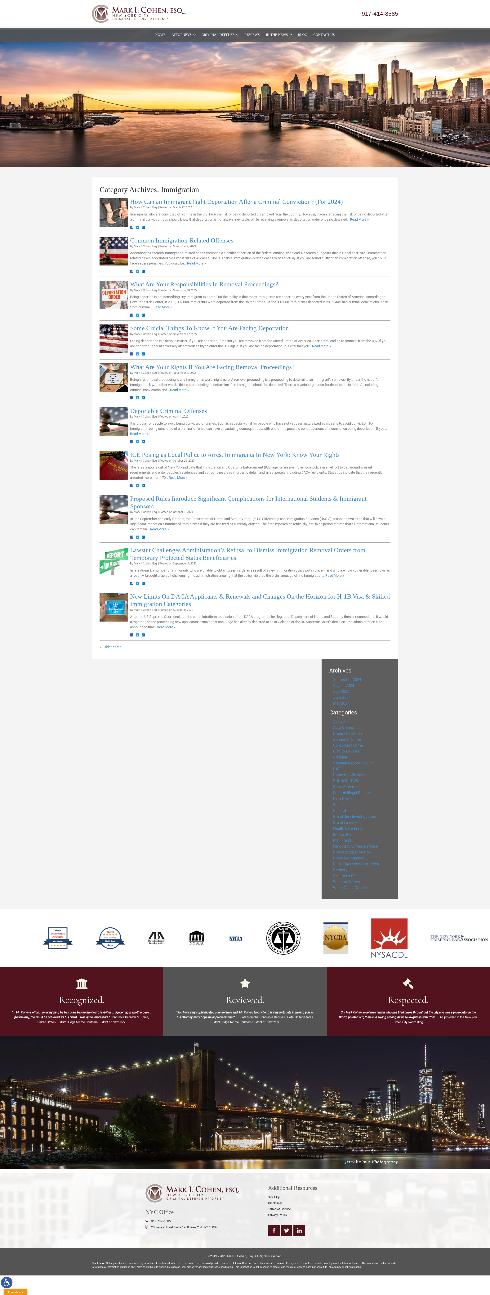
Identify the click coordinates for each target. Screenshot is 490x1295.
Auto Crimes (343, 727)
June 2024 (342, 697)
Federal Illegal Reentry (352, 792)
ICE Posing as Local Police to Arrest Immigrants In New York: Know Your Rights (235, 454)
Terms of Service (279, 1209)
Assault (339, 721)
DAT (336, 769)
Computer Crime (347, 739)
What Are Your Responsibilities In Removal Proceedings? (204, 284)
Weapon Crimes (346, 882)
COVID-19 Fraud (346, 751)
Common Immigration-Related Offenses (181, 240)
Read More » (359, 219)
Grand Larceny (345, 822)
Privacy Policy (277, 1215)
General (339, 810)
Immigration (343, 834)
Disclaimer (275, 1203)
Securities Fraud (347, 876)
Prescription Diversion (352, 852)
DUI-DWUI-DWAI (347, 781)
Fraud (338, 804)
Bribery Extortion (347, 733)
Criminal (340, 757)
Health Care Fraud (348, 828)
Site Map (274, 1197)
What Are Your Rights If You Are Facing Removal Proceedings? (212, 367)
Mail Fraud (342, 840)
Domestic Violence (349, 775)
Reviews (252, 35)
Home (160, 35)
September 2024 (347, 679)
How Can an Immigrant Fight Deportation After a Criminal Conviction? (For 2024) (236, 201)
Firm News (342, 798)
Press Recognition (348, 858)
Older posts (110, 647)
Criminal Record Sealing (353, 763)
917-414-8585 (380, 14)
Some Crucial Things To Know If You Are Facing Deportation (209, 328)
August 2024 (343, 685)
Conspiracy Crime (348, 745)
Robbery (340, 870)
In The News (277, 35)
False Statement (347, 787)
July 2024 (341, 691)
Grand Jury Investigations (354, 816)
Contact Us (324, 35)
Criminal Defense (218, 35)
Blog (302, 35)
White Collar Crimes (350, 887)
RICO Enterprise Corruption (356, 864)
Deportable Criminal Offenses (168, 410)
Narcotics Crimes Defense (355, 846)
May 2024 (341, 703)
